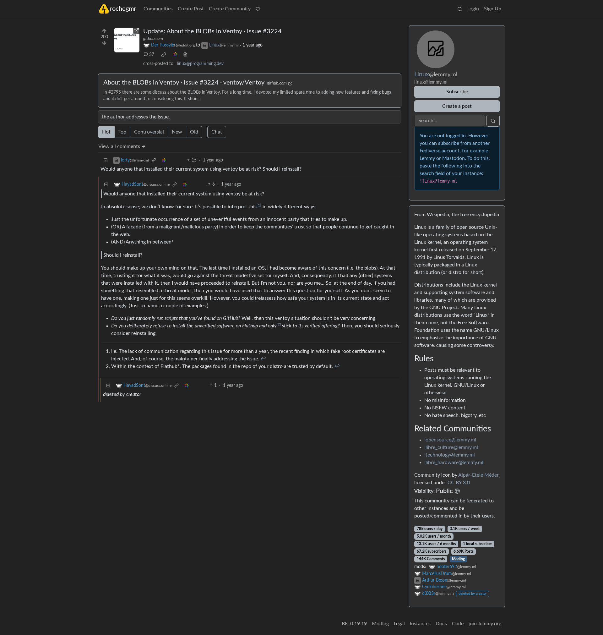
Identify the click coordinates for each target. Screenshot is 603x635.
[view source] (185, 54)
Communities (158, 8)
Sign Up (492, 8)
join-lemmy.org (485, 623)
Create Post (191, 8)
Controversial (149, 131)
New (177, 131)
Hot (106, 131)
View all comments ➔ (121, 146)
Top (122, 131)
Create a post (457, 106)
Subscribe (457, 91)
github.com (153, 38)
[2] (279, 324)
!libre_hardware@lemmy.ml (453, 462)
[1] (259, 205)
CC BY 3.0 (459, 482)
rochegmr (123, 9)
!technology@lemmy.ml (449, 454)
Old (194, 131)
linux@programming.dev (200, 64)
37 (151, 54)
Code (458, 623)
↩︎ (263, 358)
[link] (163, 55)
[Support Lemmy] (258, 9)
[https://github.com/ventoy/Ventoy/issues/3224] (126, 40)
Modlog (458, 559)
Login (473, 8)
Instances (420, 623)
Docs (441, 623)
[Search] (460, 9)
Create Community (230, 8)
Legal (399, 623)
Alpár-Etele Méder (478, 475)
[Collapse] (105, 160)
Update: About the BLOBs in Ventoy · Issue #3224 (212, 31)
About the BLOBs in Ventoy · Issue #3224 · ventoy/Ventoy (183, 82)
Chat (216, 131)
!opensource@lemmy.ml (450, 439)
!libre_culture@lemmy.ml (451, 447)
